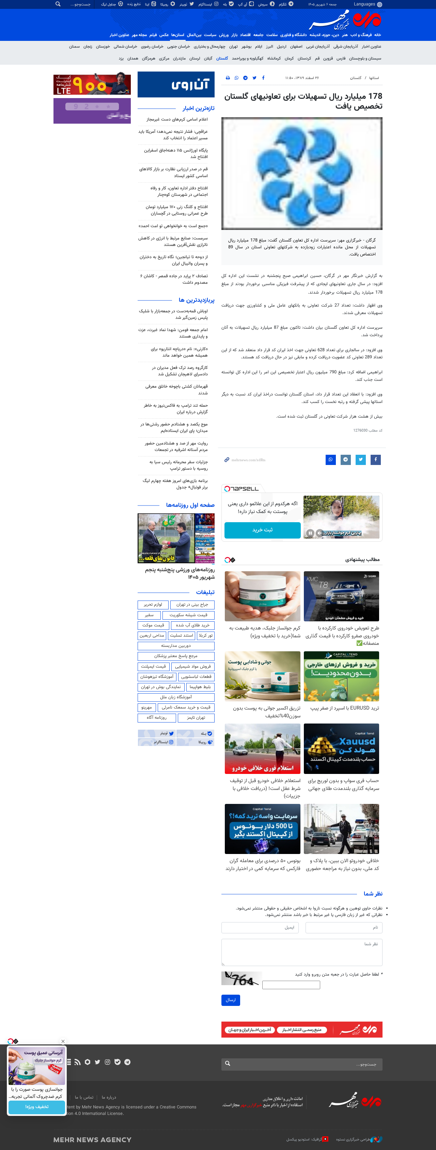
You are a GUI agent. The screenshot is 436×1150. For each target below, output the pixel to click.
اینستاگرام (206, 4)
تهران (233, 47)
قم (317, 59)
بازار (234, 35)
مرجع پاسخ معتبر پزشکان (176, 656)
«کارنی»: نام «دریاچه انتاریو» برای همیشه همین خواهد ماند (179, 352)
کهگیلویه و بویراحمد (248, 59)
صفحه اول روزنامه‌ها (190, 505)
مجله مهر (139, 35)
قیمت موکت (153, 625)
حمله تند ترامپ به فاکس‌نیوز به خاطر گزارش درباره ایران (176, 409)
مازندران (179, 59)
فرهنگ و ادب (361, 35)
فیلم (153, 35)
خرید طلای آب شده (192, 625)
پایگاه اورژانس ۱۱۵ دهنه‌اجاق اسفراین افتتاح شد (176, 153)
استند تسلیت (181, 635)
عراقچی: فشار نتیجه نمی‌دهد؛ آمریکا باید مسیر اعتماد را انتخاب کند (173, 135)
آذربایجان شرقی (345, 47)
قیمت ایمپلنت (153, 666)
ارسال (231, 1000)
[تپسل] (227, 488)
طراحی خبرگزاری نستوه (353, 1140)
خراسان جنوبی (178, 47)
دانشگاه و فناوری (293, 35)
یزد (121, 59)
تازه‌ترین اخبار (199, 108)
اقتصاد (245, 35)
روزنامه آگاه (157, 717)
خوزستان (103, 47)
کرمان (289, 59)
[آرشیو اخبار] (67, 1063)
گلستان (222, 59)
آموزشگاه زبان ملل (176, 697)
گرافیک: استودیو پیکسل (304, 1140)
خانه (377, 35)
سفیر (149, 615)
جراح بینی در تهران (192, 604)
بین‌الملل (194, 35)
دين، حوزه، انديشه (324, 35)
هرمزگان (148, 59)
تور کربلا (206, 635)
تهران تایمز (196, 717)
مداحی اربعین (152, 635)
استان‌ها (177, 35)
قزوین (328, 59)
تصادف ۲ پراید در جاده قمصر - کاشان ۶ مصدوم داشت (174, 279)
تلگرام (283, 4)
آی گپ (243, 4)
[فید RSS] (77, 1063)
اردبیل (281, 47)
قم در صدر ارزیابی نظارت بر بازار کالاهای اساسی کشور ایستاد (173, 172)
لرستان (194, 59)
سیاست (210, 35)
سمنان (74, 47)
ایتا (147, 4)
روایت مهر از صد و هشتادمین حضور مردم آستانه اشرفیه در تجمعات (176, 446)
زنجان (87, 47)
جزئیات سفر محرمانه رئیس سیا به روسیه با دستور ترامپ (179, 465)
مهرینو (146, 707)
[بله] (117, 1063)
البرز (269, 47)
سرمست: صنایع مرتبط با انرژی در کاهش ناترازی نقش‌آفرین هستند (173, 241)
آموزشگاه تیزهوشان (156, 676)
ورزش (224, 35)
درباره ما (109, 1097)
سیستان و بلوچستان (365, 59)
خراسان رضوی (152, 47)
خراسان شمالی (125, 47)
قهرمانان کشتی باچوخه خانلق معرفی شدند (176, 390)
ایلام (258, 47)
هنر (345, 35)
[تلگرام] (127, 1063)
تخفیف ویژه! (37, 1107)
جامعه (258, 35)
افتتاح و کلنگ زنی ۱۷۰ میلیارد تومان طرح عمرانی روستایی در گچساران (177, 210)
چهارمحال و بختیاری (209, 47)
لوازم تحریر (153, 604)
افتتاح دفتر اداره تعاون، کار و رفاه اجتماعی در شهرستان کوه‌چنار (179, 191)
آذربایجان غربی (318, 47)
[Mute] (320, 533)
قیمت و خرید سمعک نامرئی (186, 707)
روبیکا (164, 4)
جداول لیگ (109, 4)
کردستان (304, 59)
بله (225, 4)
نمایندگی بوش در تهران (161, 687)
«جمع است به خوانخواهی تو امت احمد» (173, 226)
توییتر (184, 4)
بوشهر (246, 47)
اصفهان (296, 47)
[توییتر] (97, 1063)
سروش (263, 4)
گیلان (208, 59)
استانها (374, 78)
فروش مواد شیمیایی (193, 666)
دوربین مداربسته (176, 645)
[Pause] (310, 533)
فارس (341, 59)
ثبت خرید (262, 530)
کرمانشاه (274, 59)
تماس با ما (84, 1097)
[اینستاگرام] (107, 1063)
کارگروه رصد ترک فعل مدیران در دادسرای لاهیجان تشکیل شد (180, 371)
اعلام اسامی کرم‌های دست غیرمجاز (177, 119)
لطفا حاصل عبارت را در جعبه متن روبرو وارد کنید (339, 975)
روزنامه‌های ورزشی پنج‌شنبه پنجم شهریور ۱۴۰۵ (180, 574)
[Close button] (63, 1041)
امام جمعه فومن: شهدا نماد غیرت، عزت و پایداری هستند (173, 333)
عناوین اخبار (371, 47)
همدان (132, 59)
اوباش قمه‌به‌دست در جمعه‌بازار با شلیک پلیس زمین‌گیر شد (173, 314)
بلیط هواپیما (200, 687)
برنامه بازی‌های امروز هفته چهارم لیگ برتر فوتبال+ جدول (175, 484)
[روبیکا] (87, 1063)
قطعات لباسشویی (196, 676)
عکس (164, 35)
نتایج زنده (134, 4)
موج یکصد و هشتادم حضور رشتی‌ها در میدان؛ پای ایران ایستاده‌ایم (174, 427)
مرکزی (164, 59)
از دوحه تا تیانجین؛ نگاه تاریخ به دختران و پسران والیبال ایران (174, 260)
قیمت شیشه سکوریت (188, 615)
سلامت (272, 35)
